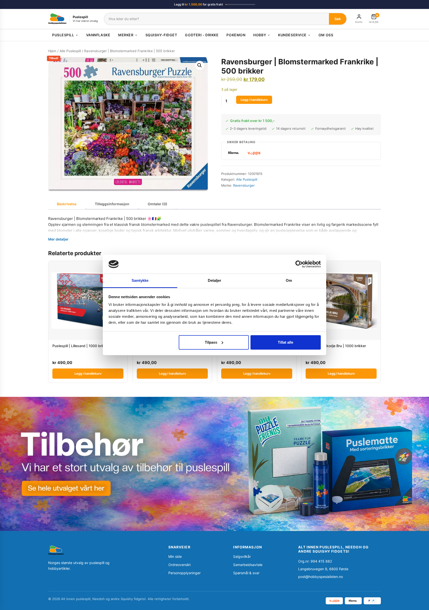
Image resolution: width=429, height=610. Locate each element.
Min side (175, 556)
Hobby (259, 35)
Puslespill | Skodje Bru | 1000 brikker (336, 346)
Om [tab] (289, 280)
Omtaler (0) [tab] (157, 204)
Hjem (52, 51)
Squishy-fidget (161, 35)
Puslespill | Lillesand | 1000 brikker (80, 346)
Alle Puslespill (70, 51)
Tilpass (211, 342)
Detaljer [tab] (214, 280)
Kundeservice (292, 35)
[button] (199, 65)
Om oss (326, 35)
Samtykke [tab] (140, 280)
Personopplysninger (184, 573)
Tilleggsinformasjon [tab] (112, 204)
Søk (337, 19)
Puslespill (63, 35)
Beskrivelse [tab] (66, 204)
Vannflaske (98, 35)
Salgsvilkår (242, 556)
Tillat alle (285, 342)
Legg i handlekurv (254, 100)
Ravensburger (244, 185)
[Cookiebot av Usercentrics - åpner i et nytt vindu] (299, 264)
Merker (125, 35)
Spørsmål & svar (246, 573)
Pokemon (235, 35)
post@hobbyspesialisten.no (320, 576)
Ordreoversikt (179, 565)
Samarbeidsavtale (247, 565)
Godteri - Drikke (201, 35)
